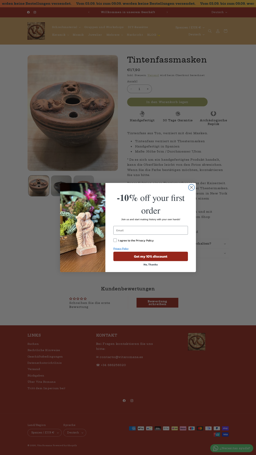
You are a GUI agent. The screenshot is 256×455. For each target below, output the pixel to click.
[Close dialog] (191, 187)
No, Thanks (150, 264)
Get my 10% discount (150, 256)
